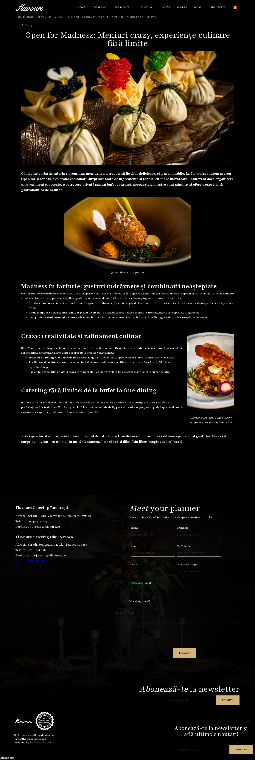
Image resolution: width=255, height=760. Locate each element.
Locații (165, 7)
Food (144, 7)
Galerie (182, 7)
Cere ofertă (217, 7)
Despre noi (100, 7)
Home (81, 7)
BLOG (197, 7)
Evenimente (122, 7)
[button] (124, 7)
